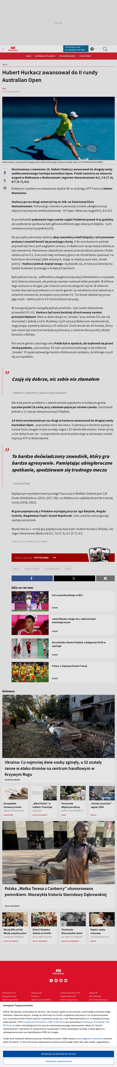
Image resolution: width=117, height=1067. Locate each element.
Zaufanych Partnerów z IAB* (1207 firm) (44, 1022)
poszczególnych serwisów (90, 1038)
